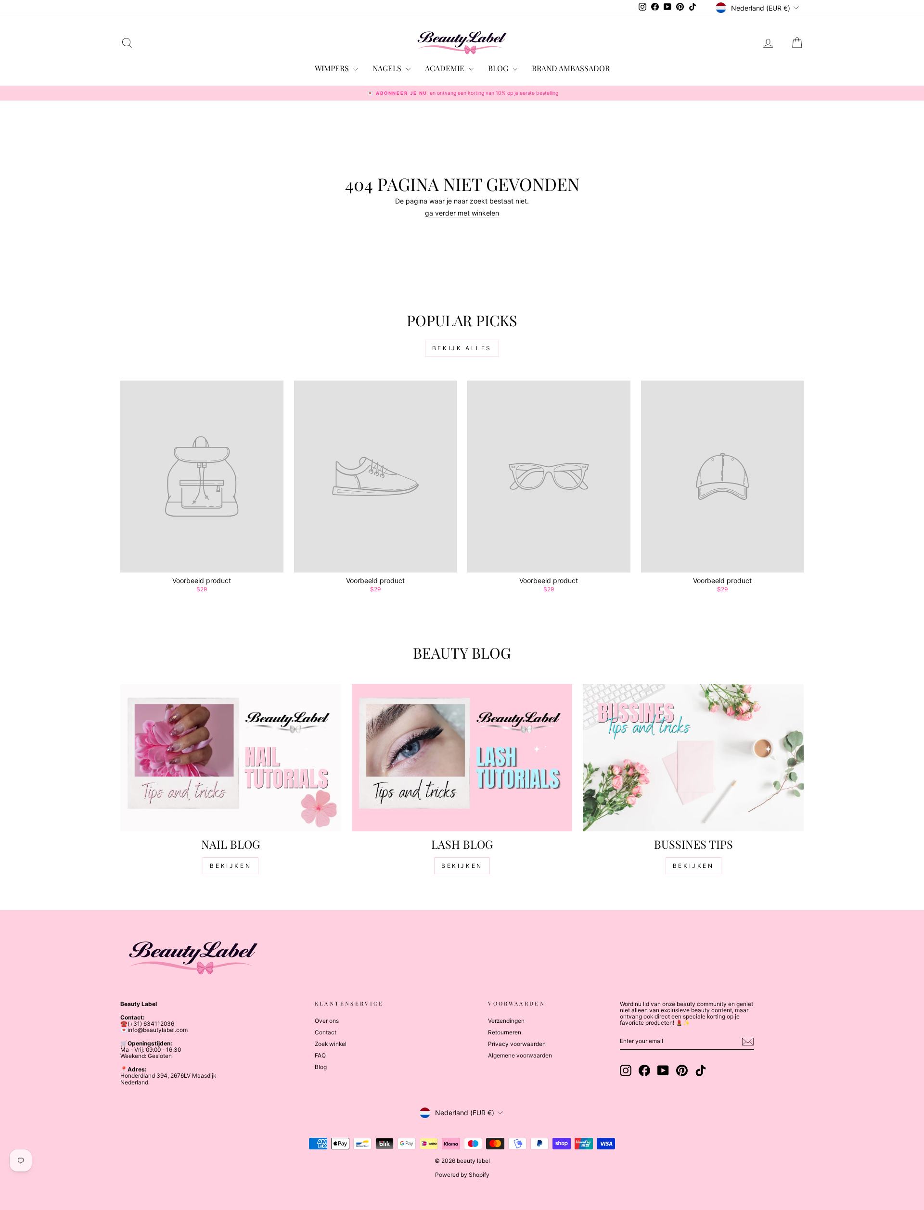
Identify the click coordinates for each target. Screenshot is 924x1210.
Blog (321, 1066)
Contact (325, 1032)
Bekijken (230, 865)
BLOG (499, 68)
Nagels (387, 68)
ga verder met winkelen (462, 213)
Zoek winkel (330, 1043)
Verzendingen (506, 1020)
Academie (445, 68)
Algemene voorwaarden (520, 1055)
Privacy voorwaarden (517, 1043)
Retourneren (504, 1032)
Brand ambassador (571, 68)
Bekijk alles (462, 348)
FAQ (320, 1055)
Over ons (327, 1020)
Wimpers (333, 68)
